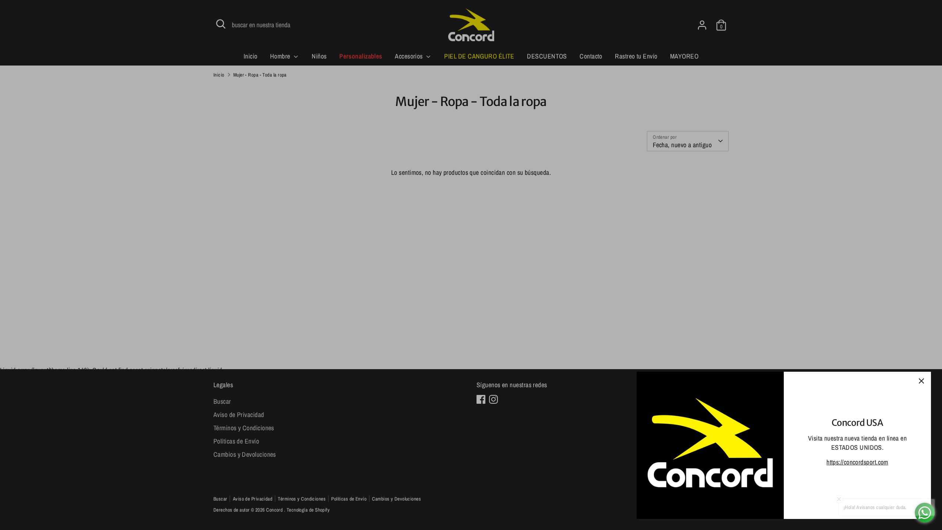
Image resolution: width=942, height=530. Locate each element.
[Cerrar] (921, 381)
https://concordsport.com (857, 462)
